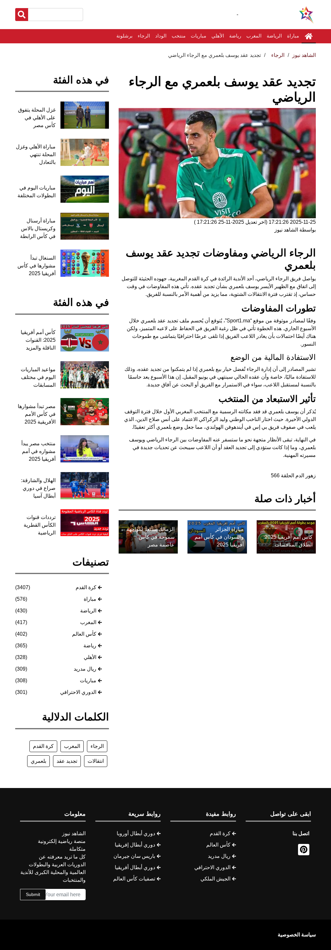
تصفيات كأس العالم (134, 878)
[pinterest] (303, 849)
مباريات (198, 35)
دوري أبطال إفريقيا (135, 844)
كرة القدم (86, 587)
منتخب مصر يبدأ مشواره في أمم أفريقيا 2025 (38, 451)
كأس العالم (84, 634)
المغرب (254, 35)
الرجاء (144, 35)
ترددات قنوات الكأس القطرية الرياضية (40, 524)
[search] (21, 14)
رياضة (235, 35)
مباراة (293, 35)
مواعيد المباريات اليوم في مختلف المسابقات (38, 377)
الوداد (160, 35)
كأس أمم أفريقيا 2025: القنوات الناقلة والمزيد (38, 340)
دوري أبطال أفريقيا (135, 867)
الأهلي (217, 35)
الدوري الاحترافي (78, 692)
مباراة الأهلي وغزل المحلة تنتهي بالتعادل (36, 154)
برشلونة (124, 35)
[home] (309, 36)
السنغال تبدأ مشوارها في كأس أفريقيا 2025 (36, 265)
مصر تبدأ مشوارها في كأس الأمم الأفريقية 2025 (37, 414)
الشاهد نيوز (304, 55)
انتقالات (96, 761)
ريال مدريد (85, 669)
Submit (33, 894)
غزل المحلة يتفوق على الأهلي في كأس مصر (37, 117)
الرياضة (274, 35)
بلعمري (38, 761)
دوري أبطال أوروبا (136, 833)
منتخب (179, 35)
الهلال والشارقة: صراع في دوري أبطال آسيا (38, 488)
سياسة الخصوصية (297, 934)
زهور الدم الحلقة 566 (293, 475)
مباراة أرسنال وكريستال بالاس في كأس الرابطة (38, 228)
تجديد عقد (67, 761)
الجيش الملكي (215, 878)
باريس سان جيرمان (134, 856)
